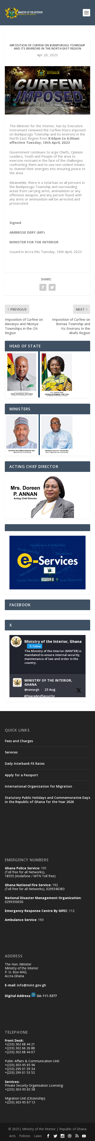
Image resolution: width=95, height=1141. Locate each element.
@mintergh (31, 690)
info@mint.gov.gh (31, 985)
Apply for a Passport (21, 775)
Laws (38, 1136)
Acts (12, 1136)
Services (11, 752)
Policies (24, 1136)
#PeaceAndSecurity (39, 696)
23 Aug (50, 689)
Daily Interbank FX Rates (25, 763)
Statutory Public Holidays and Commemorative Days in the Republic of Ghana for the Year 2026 (47, 799)
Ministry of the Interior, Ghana (48, 682)
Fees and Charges (19, 741)
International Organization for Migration (38, 786)
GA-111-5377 (47, 996)
